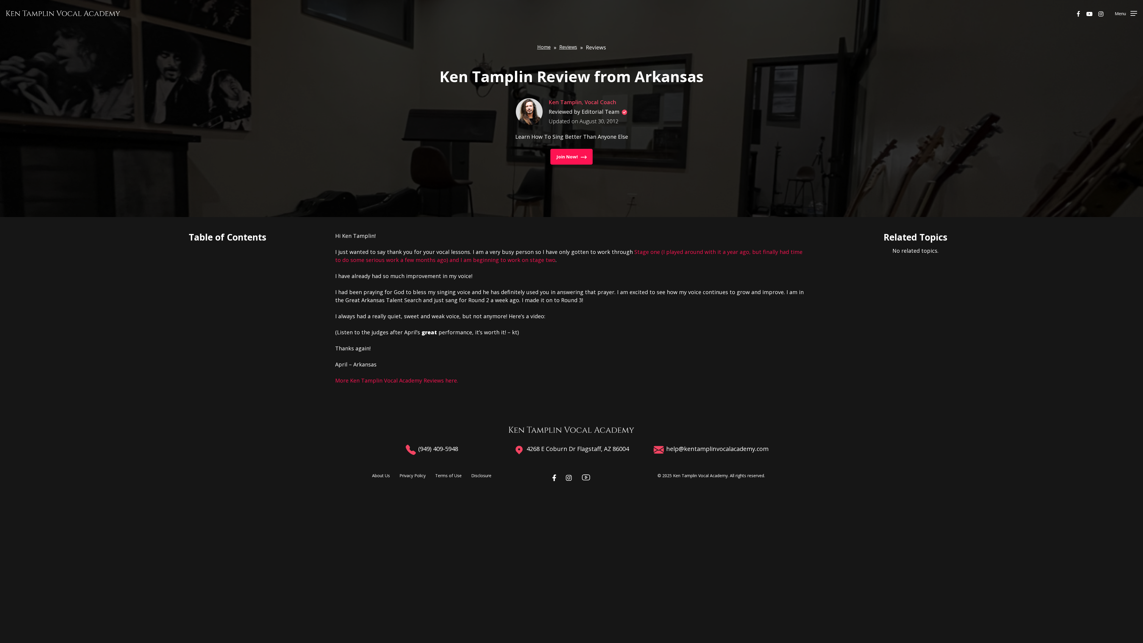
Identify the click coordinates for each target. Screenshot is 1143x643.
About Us (381, 475)
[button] (1126, 13)
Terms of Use (448, 475)
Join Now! (567, 157)
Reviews (568, 47)
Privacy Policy (412, 475)
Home (544, 47)
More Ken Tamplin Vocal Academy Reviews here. (396, 380)
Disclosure (481, 475)
